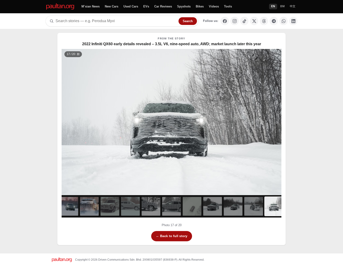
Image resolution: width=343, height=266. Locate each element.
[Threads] (264, 21)
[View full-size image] (276, 54)
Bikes (200, 6)
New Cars (111, 6)
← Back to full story (171, 236)
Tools (228, 6)
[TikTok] (244, 21)
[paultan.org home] (60, 6)
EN (273, 6)
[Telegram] (274, 21)
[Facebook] (224, 21)
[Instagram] (234, 21)
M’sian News (90, 6)
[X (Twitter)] (254, 21)
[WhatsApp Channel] (283, 21)
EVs (146, 6)
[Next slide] (254, 122)
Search (188, 21)
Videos (214, 6)
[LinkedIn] (293, 21)
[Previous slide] (89, 122)
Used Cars (130, 6)
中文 (292, 6)
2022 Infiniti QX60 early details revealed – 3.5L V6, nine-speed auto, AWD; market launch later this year (171, 44)
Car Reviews (163, 6)
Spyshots (184, 6)
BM (282, 6)
